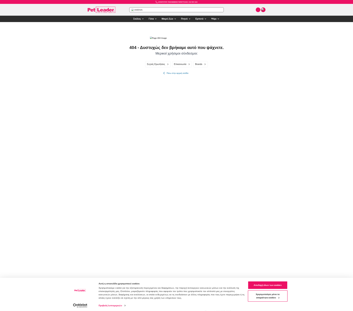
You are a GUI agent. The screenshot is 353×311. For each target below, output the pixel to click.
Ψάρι (213, 19)
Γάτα (151, 19)
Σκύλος (137, 19)
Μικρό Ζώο (167, 19)
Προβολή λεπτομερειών (110, 305)
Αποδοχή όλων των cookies (267, 285)
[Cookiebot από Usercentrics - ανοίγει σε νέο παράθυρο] (80, 306)
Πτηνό (184, 19)
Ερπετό (199, 19)
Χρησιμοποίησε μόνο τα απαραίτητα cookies (267, 296)
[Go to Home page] (101, 10)
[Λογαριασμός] (258, 9)
